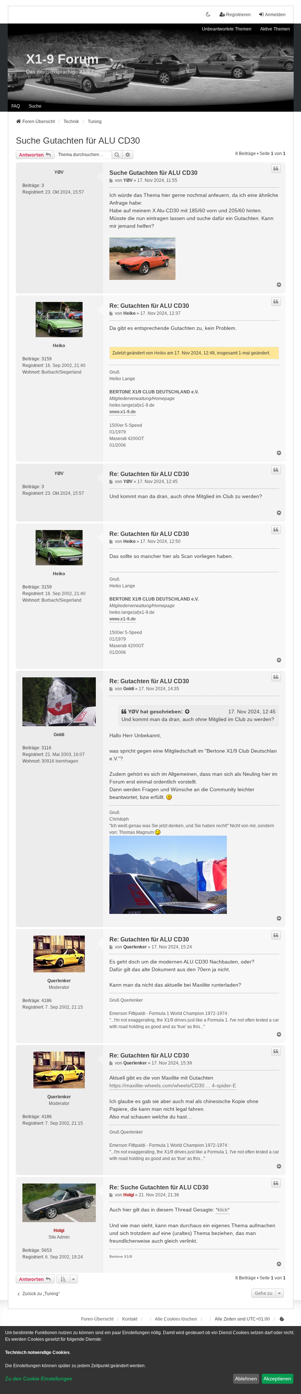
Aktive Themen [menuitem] (275, 29)
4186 (46, 1000)
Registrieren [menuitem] (238, 14)
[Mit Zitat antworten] (276, 168)
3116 (46, 747)
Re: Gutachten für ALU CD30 (149, 306)
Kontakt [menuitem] (129, 1319)
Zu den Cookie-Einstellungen (38, 1379)
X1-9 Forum (62, 58)
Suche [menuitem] (35, 106)
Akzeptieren (277, 1379)
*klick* (222, 1210)
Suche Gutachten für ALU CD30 (78, 140)
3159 (46, 358)
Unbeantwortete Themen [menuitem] (226, 29)
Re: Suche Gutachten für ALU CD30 (158, 1187)
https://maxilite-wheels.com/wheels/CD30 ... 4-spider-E (172, 1085)
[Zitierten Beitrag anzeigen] (187, 712)
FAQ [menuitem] (15, 106)
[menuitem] (282, 1319)
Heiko (59, 345)
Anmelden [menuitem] (275, 14)
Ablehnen (246, 1379)
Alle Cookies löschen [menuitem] (176, 1319)
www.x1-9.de (122, 411)
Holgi (59, 1230)
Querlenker (59, 980)
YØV (59, 172)
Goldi (59, 734)
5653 (46, 1250)
